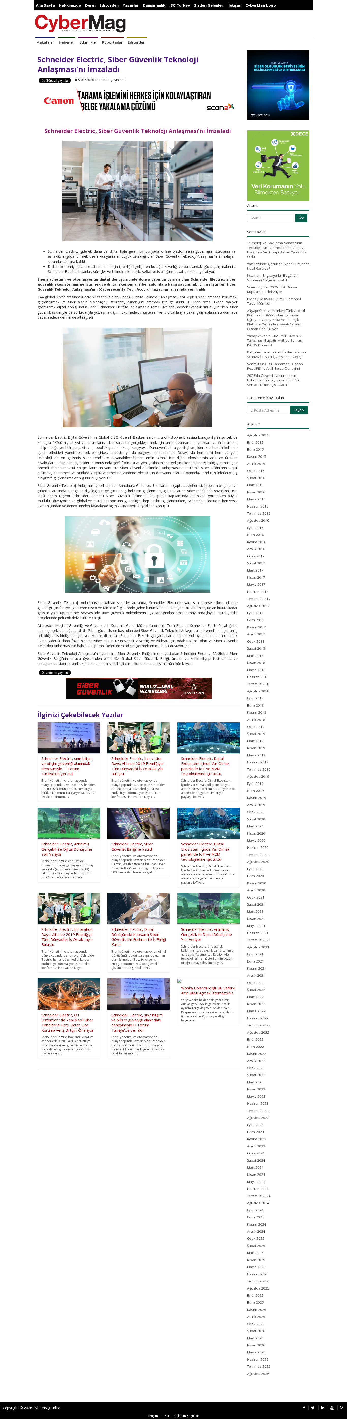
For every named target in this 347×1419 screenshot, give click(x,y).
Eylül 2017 (255, 613)
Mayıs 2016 (256, 499)
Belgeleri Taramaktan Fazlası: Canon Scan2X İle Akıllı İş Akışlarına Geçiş (276, 354)
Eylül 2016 (255, 527)
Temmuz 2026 (259, 1366)
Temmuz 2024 (259, 1196)
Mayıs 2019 (256, 755)
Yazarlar (131, 5)
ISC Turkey (179, 5)
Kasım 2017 (256, 627)
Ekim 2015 (255, 449)
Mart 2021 (255, 911)
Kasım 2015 (256, 456)
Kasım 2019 (256, 797)
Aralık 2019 (256, 805)
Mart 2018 (255, 655)
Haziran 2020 (258, 847)
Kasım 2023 (256, 1139)
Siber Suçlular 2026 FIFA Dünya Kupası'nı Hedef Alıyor (272, 289)
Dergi (90, 5)
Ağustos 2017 (258, 606)
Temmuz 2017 (259, 598)
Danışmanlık (154, 5)
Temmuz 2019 (259, 769)
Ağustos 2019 (258, 776)
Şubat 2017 (256, 563)
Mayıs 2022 (256, 1011)
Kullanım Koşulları (186, 1416)
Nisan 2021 (256, 918)
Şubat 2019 (256, 733)
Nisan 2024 (256, 1174)
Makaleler (45, 42)
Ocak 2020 (255, 812)
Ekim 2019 (255, 790)
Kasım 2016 (256, 542)
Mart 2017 (255, 570)
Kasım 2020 (256, 883)
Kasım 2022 (256, 1053)
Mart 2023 (255, 1082)
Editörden (109, 5)
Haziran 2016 (258, 506)
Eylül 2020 (255, 869)
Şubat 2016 (256, 478)
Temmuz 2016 (259, 513)
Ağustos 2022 (258, 1032)
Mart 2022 (255, 996)
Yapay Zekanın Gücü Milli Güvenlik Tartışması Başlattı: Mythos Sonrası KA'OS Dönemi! (275, 340)
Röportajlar (112, 42)
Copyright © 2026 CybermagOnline (31, 1407)
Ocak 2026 (255, 1324)
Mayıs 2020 (256, 840)
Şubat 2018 (256, 648)
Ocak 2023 (255, 1068)
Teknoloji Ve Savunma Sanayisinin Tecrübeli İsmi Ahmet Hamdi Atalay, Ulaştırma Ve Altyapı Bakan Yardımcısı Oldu (277, 250)
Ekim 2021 (255, 961)
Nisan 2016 (256, 492)
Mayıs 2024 (256, 1181)
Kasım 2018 (256, 712)
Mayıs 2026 (256, 1352)
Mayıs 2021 (256, 925)
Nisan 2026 (256, 1345)
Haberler (66, 42)
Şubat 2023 (256, 1075)
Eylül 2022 (255, 1039)
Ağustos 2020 (258, 861)
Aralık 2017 (256, 634)
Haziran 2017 (258, 591)
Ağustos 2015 (258, 435)
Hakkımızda (70, 5)
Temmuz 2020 (259, 854)
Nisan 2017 (256, 577)
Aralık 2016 (256, 549)
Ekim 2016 (255, 534)
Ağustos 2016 (258, 520)
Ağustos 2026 (258, 1373)
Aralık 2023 (256, 1146)
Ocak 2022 (255, 982)
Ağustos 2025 (258, 1288)
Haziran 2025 (258, 1274)
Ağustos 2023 (258, 1117)
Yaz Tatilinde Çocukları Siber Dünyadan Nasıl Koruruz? (278, 266)
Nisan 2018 (256, 662)
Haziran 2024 (258, 1188)
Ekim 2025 (255, 1302)
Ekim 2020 (255, 876)
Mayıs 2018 (256, 669)
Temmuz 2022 (259, 1025)
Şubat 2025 (256, 1245)
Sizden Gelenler (208, 5)
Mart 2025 (255, 1252)
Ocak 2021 (255, 897)
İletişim (234, 5)
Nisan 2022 (256, 1004)
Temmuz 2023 (259, 1110)
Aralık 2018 (256, 719)
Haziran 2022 (258, 1018)
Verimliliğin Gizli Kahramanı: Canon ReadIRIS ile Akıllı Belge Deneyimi (275, 366)
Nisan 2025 (256, 1260)
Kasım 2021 (256, 968)
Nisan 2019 (256, 748)
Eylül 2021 (255, 954)
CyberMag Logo (260, 5)
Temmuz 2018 (259, 684)
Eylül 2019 (255, 783)
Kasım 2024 (256, 1224)
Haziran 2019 (258, 762)
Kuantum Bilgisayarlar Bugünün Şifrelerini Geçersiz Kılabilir (272, 277)
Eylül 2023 (255, 1124)
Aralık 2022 (256, 1060)
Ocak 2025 (255, 1238)
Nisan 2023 (256, 1089)
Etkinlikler (88, 42)
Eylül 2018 (255, 698)
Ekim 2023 (255, 1132)
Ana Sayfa (45, 5)
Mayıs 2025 (256, 1267)
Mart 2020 (255, 826)
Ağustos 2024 (258, 1203)
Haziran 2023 (258, 1103)
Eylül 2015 (255, 442)
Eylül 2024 (255, 1210)
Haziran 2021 (258, 933)
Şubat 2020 (256, 819)
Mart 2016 (255, 485)
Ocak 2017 (255, 556)
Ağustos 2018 (258, 691)
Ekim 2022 (255, 1046)
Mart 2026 (255, 1338)
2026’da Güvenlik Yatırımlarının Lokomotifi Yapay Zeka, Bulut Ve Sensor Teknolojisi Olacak (273, 380)
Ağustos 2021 (258, 947)
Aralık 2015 (256, 463)
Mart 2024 (255, 1167)
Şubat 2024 (256, 1160)
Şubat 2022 (256, 989)
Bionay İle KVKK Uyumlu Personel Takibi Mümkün (274, 301)
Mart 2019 (255, 741)
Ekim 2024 (255, 1217)
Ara (301, 217)
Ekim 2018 (255, 705)
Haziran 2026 (258, 1359)
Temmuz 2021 (259, 940)
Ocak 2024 (255, 1153)
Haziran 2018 (258, 677)
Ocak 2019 (255, 726)
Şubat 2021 (256, 904)
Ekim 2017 (255, 620)
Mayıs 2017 (256, 584)
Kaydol (299, 409)
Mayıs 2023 (256, 1096)
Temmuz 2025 (259, 1281)
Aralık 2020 (256, 890)
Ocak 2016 (255, 470)
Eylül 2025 (255, 1295)
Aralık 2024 (256, 1231)
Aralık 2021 (256, 975)
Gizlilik (165, 1416)
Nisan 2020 (256, 833)
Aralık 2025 (256, 1316)
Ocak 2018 (255, 641)
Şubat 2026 (256, 1331)
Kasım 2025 (256, 1309)
